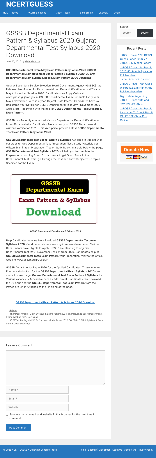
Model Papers (63, 12)
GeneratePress (49, 449)
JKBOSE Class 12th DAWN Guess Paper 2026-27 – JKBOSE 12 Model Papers (136, 59)
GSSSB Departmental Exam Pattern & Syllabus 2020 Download (55, 302)
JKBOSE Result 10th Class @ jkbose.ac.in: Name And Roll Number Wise (136, 87)
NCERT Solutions (37, 12)
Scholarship (86, 12)
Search (124, 26)
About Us (117, 449)
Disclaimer (104, 449)
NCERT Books (10, 12)
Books (117, 12)
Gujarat (13, 310)
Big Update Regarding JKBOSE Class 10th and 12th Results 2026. (134, 100)
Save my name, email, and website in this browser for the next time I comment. (51, 416)
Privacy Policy (145, 449)
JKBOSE (103, 12)
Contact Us (130, 449)
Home (83, 449)
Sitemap (92, 449)
